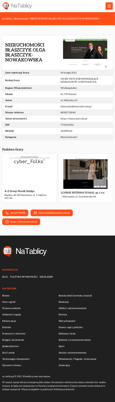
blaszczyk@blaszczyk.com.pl (76, 106)
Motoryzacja (9, 321)
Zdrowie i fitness (11, 365)
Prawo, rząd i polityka (71, 327)
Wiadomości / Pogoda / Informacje (77, 359)
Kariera (63, 314)
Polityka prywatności (23, 277)
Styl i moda (8, 353)
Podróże (6, 327)
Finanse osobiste (11, 308)
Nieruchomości (68, 137)
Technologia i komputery (16, 359)
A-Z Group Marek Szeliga (19, 191)
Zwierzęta (64, 365)
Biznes (6, 295)
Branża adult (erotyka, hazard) (75, 295)
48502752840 (67, 112)
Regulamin (46, 277)
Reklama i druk (67, 333)
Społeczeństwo (10, 346)
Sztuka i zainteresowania (72, 353)
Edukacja (64, 302)
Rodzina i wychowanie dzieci (75, 340)
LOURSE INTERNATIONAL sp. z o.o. (83, 192)
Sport (62, 346)
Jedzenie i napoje (11, 314)
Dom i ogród (8, 302)
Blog (5, 277)
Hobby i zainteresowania (73, 308)
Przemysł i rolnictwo (13, 333)
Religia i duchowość (13, 340)
